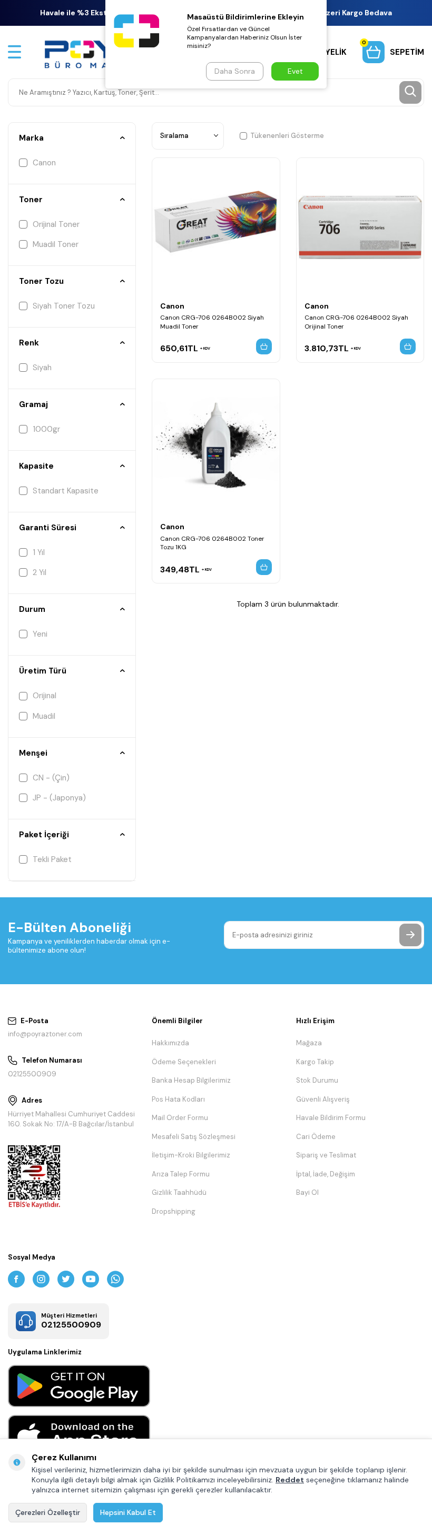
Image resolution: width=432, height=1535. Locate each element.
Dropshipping (173, 1211)
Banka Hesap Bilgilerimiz (191, 1080)
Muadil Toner (55, 244)
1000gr (46, 429)
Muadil (44, 716)
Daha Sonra (234, 71)
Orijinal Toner (56, 224)
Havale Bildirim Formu (331, 1117)
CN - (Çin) (51, 778)
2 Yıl (39, 572)
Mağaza (309, 1042)
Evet (295, 71)
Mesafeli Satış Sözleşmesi (193, 1136)
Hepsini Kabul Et (128, 1512)
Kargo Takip (315, 1061)
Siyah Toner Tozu (64, 306)
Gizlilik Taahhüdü (179, 1192)
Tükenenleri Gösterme (287, 135)
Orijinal (44, 695)
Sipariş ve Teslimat (326, 1155)
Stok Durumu (317, 1080)
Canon (44, 162)
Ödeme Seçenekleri (184, 1061)
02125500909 (32, 1073)
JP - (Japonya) (59, 798)
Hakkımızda (170, 1042)
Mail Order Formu (180, 1117)
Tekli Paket (52, 859)
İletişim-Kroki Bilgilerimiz (191, 1155)
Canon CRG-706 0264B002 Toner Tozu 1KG (212, 542)
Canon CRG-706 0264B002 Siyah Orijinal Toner (356, 321)
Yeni (40, 634)
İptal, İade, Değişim (325, 1174)
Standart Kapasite (66, 491)
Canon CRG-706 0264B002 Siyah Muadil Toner (212, 321)
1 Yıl (39, 552)
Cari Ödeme (316, 1136)
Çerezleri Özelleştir (47, 1512)
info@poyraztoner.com (45, 1033)
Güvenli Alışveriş (323, 1099)
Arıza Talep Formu (181, 1174)
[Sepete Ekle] (264, 346)
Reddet (290, 1479)
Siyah (42, 367)
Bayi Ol (307, 1192)
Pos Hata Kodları (178, 1099)
